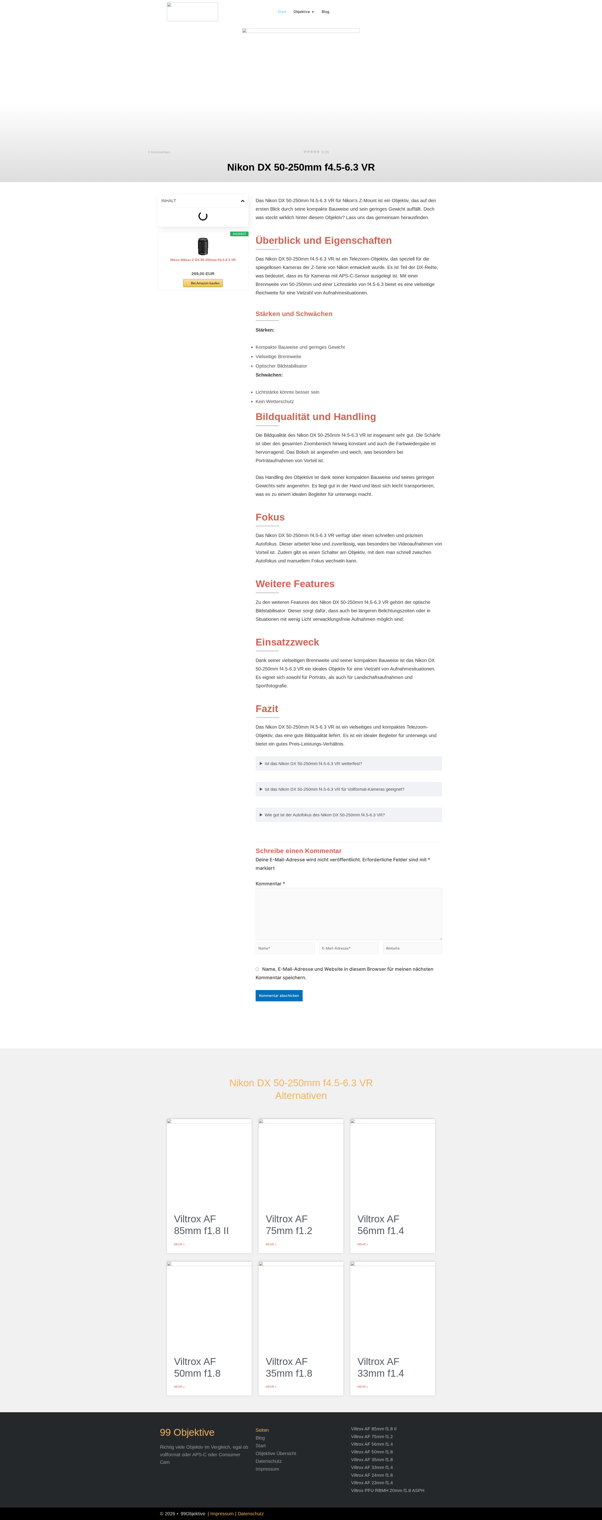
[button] (243, 201)
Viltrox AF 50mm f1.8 (372, 1451)
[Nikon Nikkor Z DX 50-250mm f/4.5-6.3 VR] (203, 246)
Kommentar (270, 883)
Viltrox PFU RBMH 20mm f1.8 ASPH (387, 1490)
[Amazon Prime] (203, 266)
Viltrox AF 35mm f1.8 (372, 1459)
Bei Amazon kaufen (205, 283)
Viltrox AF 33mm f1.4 (372, 1467)
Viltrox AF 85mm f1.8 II (373, 1428)
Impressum (267, 1469)
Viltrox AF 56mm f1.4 (372, 1444)
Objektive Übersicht (276, 1453)
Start (261, 1445)
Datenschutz (269, 1461)
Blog (260, 1437)
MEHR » (179, 1244)
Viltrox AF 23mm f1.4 (372, 1482)
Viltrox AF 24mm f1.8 (372, 1475)
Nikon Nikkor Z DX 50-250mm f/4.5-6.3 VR (203, 260)
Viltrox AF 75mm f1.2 (372, 1436)
